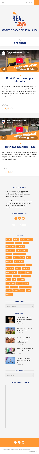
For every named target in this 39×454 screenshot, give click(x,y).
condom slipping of (19, 254)
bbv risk (16, 239)
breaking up (10, 243)
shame (19, 283)
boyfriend (29, 239)
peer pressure (26, 276)
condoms (9, 254)
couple (16, 257)
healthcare (9, 268)
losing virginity (11, 272)
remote (8, 279)
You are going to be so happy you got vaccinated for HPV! (25, 319)
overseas (9, 276)
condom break (10, 246)
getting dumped (11, 265)
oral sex (28, 272)
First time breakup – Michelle (19, 80)
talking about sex (25, 287)
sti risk (25, 283)
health (29, 265)
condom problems (22, 250)
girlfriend (21, 265)
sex (14, 279)
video (28, 290)
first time (9, 261)
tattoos (8, 290)
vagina (22, 290)
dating (22, 257)
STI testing (14, 287)
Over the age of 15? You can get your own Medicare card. (24, 340)
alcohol (8, 239)
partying (16, 276)
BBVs (22, 239)
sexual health (10, 283)
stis (7, 287)
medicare (21, 272)
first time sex (19, 261)
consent (8, 257)
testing (15, 290)
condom (25, 243)
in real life (26, 268)
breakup (18, 243)
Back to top (32, 451)
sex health (20, 279)
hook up (17, 268)
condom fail (20, 246)
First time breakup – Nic (19, 146)
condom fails (10, 250)
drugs (28, 257)
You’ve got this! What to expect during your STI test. (24, 360)
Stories (19, 75)
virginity (9, 294)
